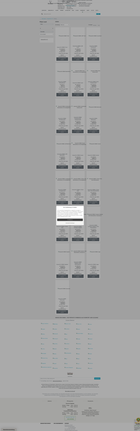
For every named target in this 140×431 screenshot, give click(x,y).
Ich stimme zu (70, 219)
